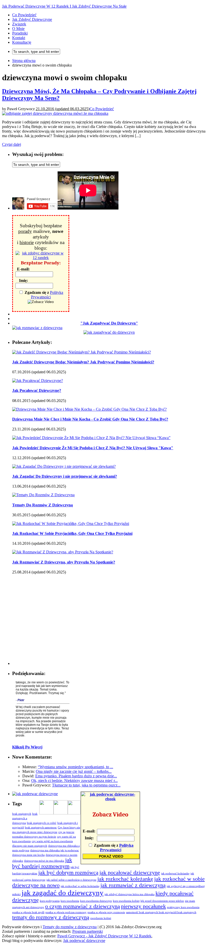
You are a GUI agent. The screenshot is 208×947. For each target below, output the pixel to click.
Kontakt (18, 38)
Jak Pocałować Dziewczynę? (36, 390)
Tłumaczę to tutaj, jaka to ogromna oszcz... (86, 785)
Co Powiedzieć (24, 15)
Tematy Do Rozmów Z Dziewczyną (42, 505)
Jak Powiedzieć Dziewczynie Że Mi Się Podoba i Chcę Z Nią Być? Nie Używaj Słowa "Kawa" (92, 448)
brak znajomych (21, 813)
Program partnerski (87, 931)
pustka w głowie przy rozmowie (106, 912)
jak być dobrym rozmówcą (68, 873)
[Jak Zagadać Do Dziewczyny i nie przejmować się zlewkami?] (64, 466)
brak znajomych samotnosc (41, 827)
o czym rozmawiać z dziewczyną (82, 906)
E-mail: (23, 269)
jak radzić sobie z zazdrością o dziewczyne (71, 879)
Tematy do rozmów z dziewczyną (70, 927)
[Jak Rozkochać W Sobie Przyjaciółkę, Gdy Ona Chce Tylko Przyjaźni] (70, 523)
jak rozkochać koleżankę (125, 879)
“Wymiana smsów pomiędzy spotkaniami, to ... (75, 767)
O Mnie (18, 28)
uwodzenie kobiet (100, 918)
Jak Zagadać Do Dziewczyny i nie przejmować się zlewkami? (64, 476)
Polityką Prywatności (47, 294)
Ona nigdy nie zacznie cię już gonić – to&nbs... (74, 771)
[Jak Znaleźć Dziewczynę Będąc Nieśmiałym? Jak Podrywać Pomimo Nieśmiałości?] (81, 352)
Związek (19, 24)
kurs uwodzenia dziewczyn (96, 901)
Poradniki (20, 33)
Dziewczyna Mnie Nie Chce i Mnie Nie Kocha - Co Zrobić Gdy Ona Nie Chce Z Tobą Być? (90, 419)
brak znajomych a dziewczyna (25, 818)
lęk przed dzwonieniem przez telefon (162, 901)
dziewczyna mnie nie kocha (28, 855)
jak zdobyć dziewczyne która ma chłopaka (129, 894)
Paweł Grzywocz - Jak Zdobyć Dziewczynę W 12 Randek (104, 936)
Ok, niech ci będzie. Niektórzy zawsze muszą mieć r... (74, 780)
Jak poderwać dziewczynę (84, 940)
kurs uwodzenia (70, 901)
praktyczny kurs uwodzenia (183, 907)
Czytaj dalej (11, 144)
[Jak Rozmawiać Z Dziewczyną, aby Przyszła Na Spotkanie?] (62, 552)
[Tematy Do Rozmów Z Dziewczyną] (43, 495)
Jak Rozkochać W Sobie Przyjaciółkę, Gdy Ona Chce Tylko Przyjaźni (72, 533)
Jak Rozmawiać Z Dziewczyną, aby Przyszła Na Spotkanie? (63, 562)
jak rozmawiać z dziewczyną (133, 885)
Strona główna (24, 60)
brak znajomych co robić (41, 823)
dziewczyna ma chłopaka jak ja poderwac (54, 850)
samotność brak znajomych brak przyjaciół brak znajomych (161, 912)
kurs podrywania (50, 901)
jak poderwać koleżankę (175, 873)
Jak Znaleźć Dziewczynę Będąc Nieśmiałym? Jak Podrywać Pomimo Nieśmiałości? (83, 362)
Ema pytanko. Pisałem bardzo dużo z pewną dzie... (76, 776)
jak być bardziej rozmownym (42, 863)
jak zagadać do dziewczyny (62, 893)
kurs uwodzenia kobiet (126, 901)
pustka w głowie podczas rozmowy (65, 912)
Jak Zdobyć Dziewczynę (32, 19)
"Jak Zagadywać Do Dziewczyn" (109, 323)
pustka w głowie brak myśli (28, 912)
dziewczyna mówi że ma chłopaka (44, 860)
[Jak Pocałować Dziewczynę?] (37, 380)
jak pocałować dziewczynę (129, 873)
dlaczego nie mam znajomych (29, 845)
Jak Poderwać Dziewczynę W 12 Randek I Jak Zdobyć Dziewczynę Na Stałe (64, 6)
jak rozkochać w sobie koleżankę (80, 886)
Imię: (23, 280)
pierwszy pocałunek (143, 906)
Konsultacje (21, 42)
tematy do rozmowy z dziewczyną (50, 917)
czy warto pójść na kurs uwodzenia (52, 841)
